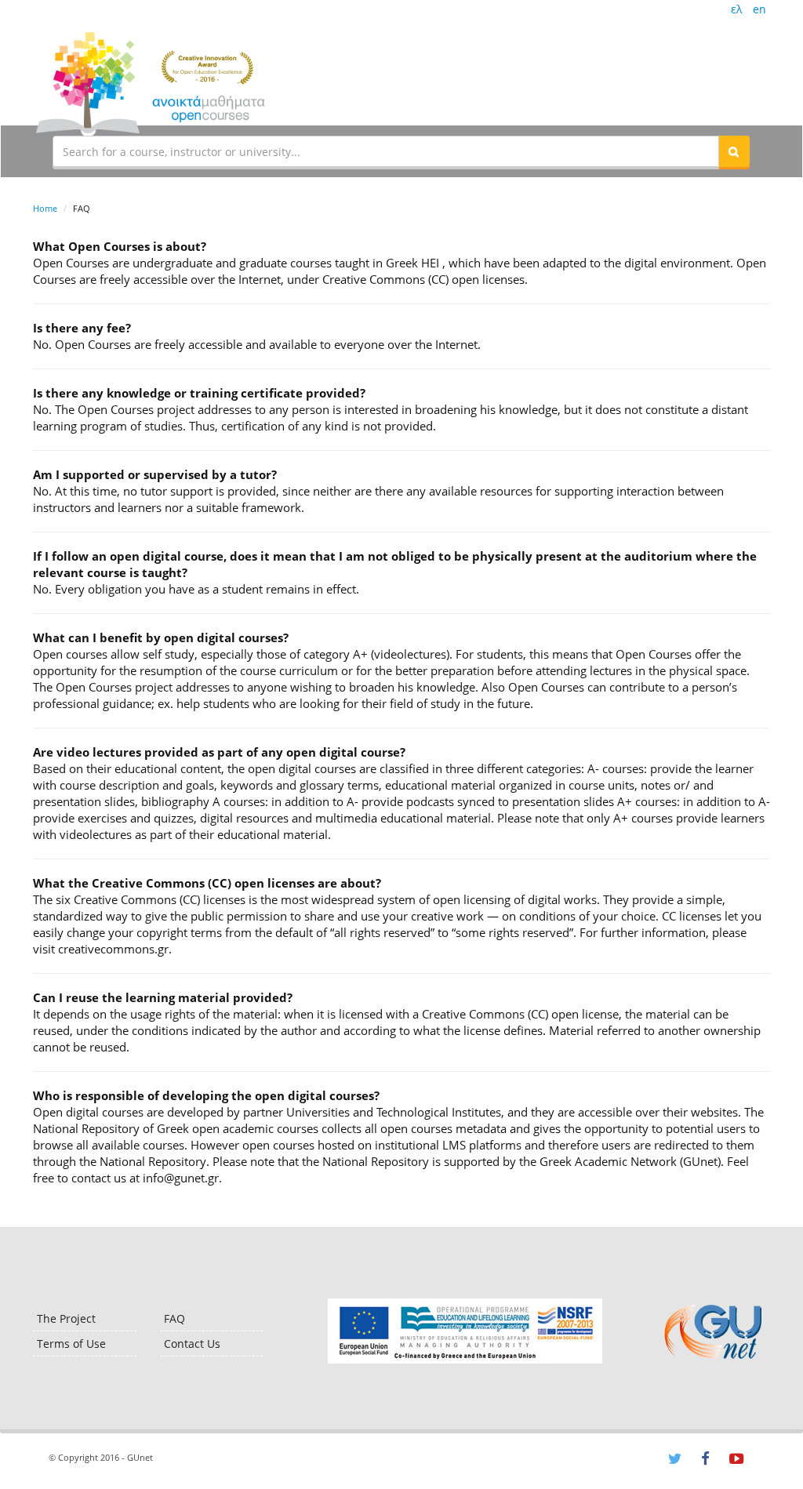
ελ (736, 9)
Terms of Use (71, 1343)
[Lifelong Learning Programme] (464, 1331)
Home (45, 208)
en (759, 9)
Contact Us (192, 1343)
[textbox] (386, 151)
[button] (734, 151)
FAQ (174, 1318)
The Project (66, 1318)
